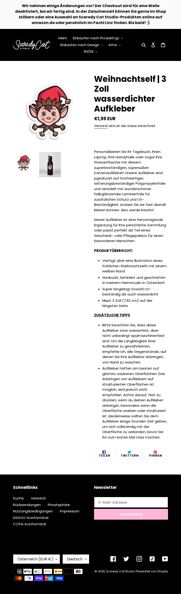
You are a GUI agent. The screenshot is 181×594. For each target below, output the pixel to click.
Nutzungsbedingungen (33, 511)
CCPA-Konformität (29, 524)
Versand (100, 126)
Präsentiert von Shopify (152, 571)
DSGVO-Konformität (31, 517)
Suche (18, 498)
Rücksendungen (27, 504)
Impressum (69, 511)
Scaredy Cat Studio (120, 571)
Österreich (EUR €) (35, 559)
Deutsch (74, 559)
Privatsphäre (59, 504)
